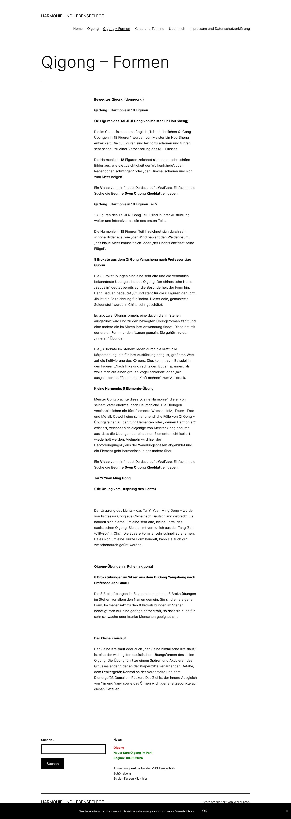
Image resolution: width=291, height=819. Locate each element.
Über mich (177, 29)
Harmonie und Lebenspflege (72, 15)
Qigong (93, 29)
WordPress (241, 802)
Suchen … (48, 740)
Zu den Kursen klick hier (130, 778)
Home (78, 29)
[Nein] (286, 811)
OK (204, 811)
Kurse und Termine (149, 29)
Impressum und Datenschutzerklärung (220, 29)
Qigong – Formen (116, 29)
